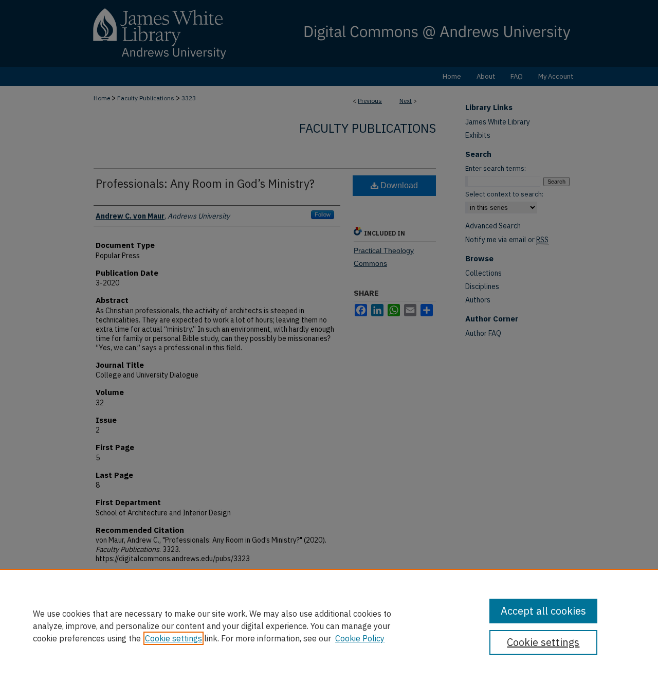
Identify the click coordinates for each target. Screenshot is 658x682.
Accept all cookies (543, 611)
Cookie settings (173, 638)
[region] (329, 625)
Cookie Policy (360, 638)
